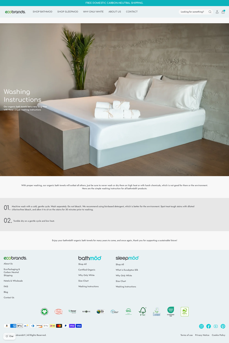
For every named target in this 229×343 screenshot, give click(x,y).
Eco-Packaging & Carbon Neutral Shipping (12, 272)
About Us (8, 263)
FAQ (6, 286)
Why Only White (86, 275)
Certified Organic (86, 269)
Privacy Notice (202, 335)
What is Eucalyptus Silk (127, 269)
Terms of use (187, 335)
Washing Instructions (88, 286)
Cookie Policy (218, 335)
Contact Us (9, 297)
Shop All (82, 264)
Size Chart (83, 280)
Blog (6, 292)
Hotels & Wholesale (13, 280)
